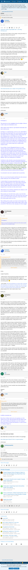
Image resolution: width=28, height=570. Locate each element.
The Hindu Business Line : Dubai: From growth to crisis (13, 88)
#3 (26, 118)
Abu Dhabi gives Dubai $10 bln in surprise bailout (12, 439)
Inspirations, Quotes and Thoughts (12, 495)
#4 (26, 215)
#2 (26, 77)
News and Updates (10, 475)
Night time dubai (7, 499)
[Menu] (1, 1)
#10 (26, 450)
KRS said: (3, 401)
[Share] (25, 25)
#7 (26, 377)
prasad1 (4, 475)
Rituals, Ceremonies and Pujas (8, 520)
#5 (26, 254)
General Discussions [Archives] (12, 481)
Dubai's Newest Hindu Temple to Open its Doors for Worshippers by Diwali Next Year (14, 473)
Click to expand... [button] (14, 267)
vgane (4, 488)
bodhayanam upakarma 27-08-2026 (11, 531)
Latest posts (4, 516)
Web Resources (8, 500)
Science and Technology (10, 488)
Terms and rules (9, 562)
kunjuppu (3, 15)
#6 (26, 299)
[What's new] (24, 1)
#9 (26, 431)
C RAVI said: (3, 218)
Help (20, 562)
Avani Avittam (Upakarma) (8, 537)
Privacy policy (15, 562)
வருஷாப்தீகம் (5, 518)
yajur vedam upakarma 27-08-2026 (11, 522)
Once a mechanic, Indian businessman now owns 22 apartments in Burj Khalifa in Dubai (14, 493)
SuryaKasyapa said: (5, 257)
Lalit (4, 500)
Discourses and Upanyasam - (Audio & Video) (11, 525)
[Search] (26, 1)
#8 (26, 398)
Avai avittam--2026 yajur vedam (10, 535)
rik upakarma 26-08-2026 (8, 526)
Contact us (3, 562)
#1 (26, 25)
